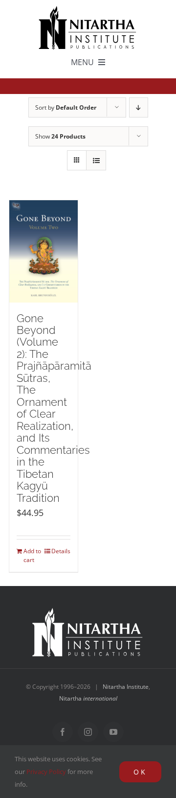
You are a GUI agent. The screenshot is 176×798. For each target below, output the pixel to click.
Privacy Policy (46, 771)
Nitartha (88, 698)
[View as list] (96, 160)
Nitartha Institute (126, 686)
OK (140, 771)
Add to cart (32, 555)
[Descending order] (138, 107)
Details (60, 551)
